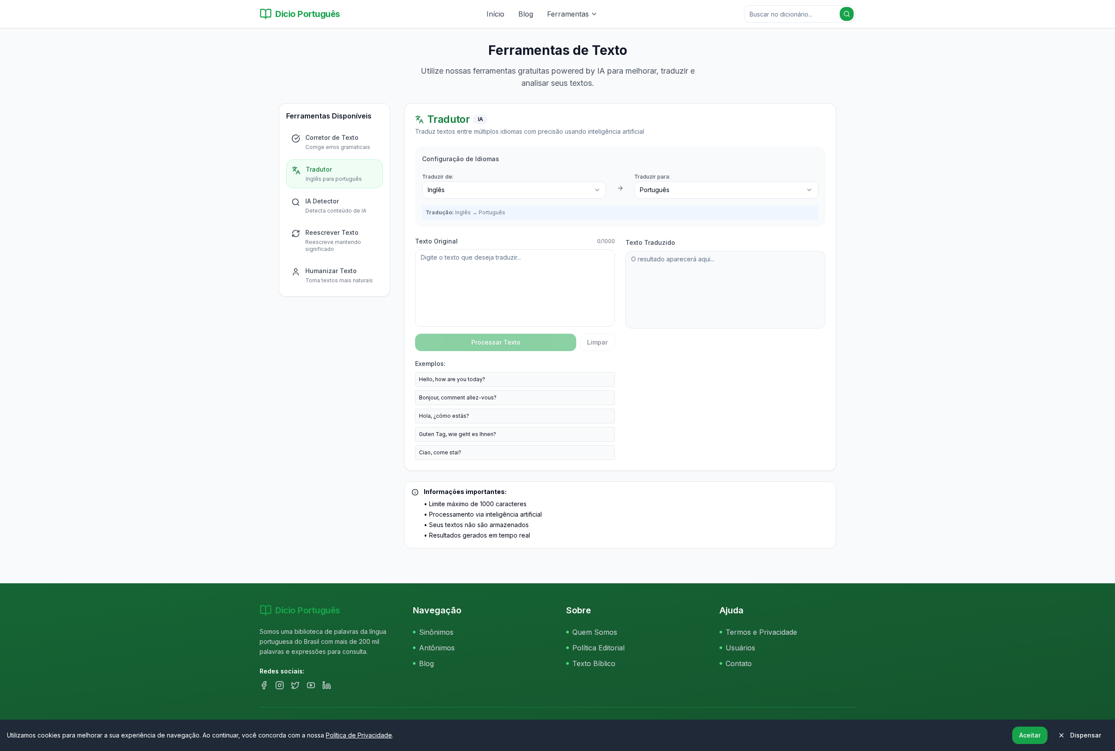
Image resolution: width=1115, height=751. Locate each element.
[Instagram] (279, 685)
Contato (739, 663)
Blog (525, 14)
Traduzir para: (652, 176)
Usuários (740, 647)
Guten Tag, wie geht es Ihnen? (457, 434)
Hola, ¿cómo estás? (444, 416)
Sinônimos (436, 632)
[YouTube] (311, 685)
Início (495, 14)
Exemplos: (430, 363)
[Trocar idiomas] (620, 188)
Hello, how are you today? (452, 379)
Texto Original (436, 241)
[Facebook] (264, 685)
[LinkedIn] (326, 685)
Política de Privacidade (359, 735)
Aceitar (1030, 735)
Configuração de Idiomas (460, 158)
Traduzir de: (437, 176)
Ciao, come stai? (440, 452)
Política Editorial (598, 647)
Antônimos (437, 647)
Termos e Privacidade (761, 632)
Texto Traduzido (650, 242)
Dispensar (1085, 735)
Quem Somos (594, 632)
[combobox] (514, 190)
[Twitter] (295, 685)
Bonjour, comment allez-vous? (458, 397)
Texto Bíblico (593, 663)
